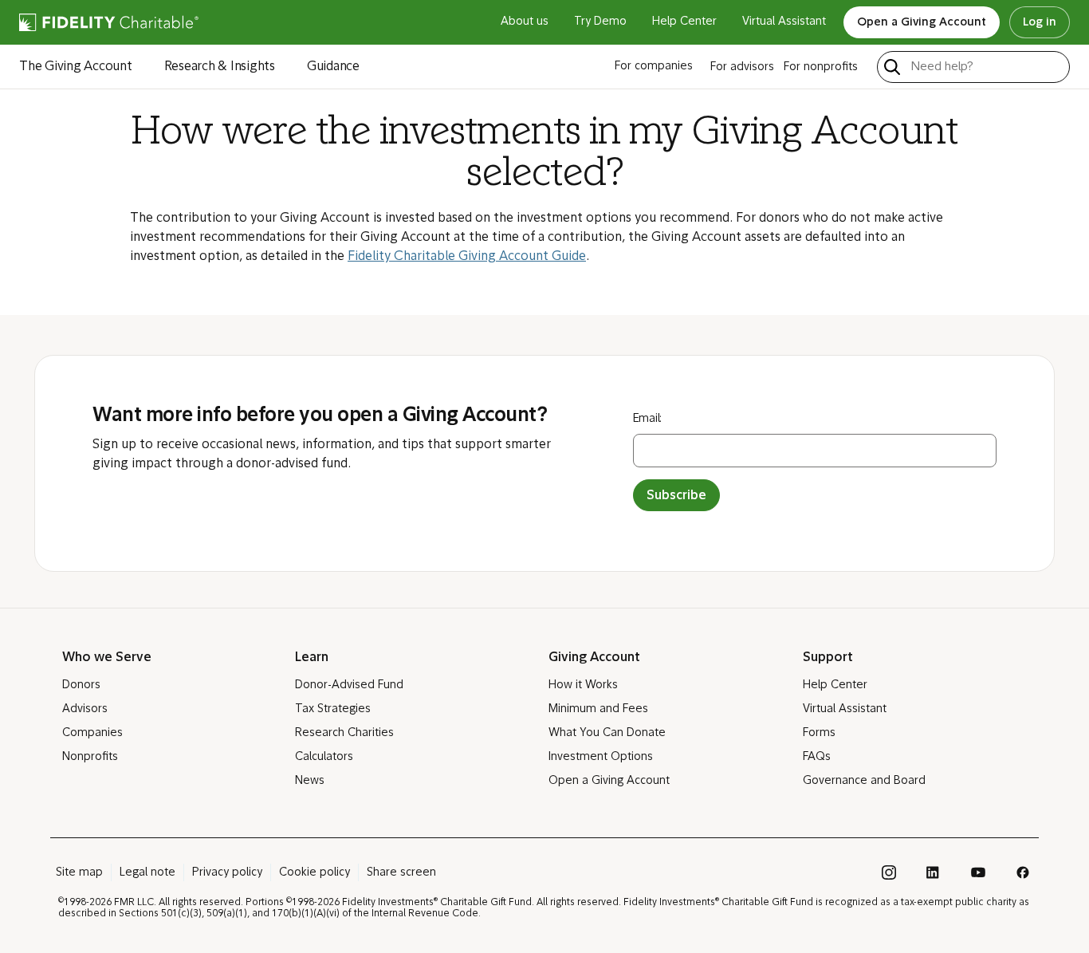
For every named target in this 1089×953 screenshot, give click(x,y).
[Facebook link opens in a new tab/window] (1023, 872)
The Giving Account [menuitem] (75, 67)
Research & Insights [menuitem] (219, 67)
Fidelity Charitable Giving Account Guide (467, 256)
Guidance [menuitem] (333, 67)
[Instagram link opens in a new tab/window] (889, 872)
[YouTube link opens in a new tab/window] (978, 872)
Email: (647, 419)
